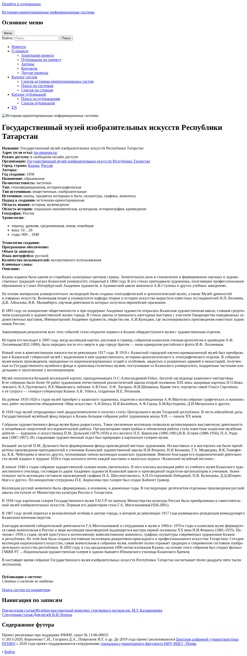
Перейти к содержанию (21, 4)
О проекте (20, 51)
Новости (19, 47)
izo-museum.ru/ (45, 152)
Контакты (29, 68)
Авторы (27, 64)
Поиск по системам (37, 86)
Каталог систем (24, 77)
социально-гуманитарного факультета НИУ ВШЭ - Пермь (148, 644)
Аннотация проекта (37, 55)
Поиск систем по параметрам (26, 590)
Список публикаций (38, 103)
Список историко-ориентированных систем (57, 81)
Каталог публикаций (29, 94)
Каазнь (33, 165)
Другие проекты (34, 73)
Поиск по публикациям (40, 99)
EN (14, 107)
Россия (47, 165)
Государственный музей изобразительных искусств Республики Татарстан (88, 161)
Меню (8, 33)
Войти (9, 652)
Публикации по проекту (41, 60)
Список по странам (37, 90)
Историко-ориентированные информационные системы (48, 12)
